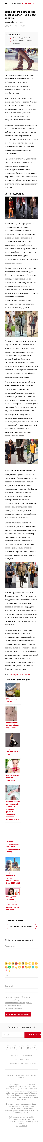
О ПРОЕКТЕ (15, 1056)
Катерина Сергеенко (20, 674)
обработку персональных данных (18, 1002)
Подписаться (34, 1035)
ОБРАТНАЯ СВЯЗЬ (21, 1059)
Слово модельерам (21, 38)
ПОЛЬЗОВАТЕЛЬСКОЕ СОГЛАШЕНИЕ (21, 1063)
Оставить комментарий (21, 926)
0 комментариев (15, 921)
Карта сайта (21, 1126)
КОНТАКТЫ (28, 1056)
